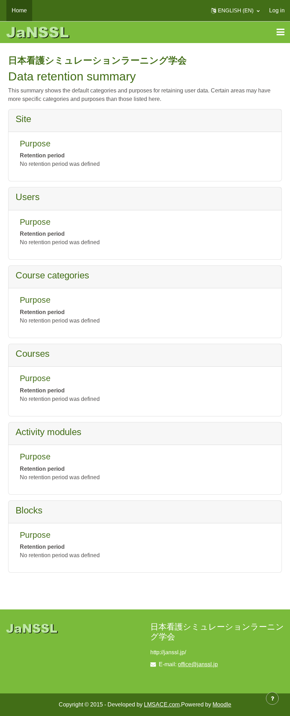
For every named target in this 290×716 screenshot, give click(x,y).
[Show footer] (272, 698)
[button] (235, 10)
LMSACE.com (162, 705)
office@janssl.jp (198, 664)
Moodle (222, 705)
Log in (277, 10)
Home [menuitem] (19, 10)
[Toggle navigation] (280, 32)
